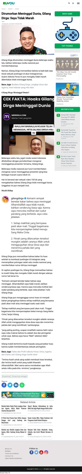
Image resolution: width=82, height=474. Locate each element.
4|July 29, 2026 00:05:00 (69, 165)
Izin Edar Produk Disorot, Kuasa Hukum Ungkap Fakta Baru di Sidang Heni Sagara (69, 146)
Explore (4, 9)
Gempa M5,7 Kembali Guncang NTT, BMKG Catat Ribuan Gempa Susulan (68, 118)
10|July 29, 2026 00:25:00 (70, 152)
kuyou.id (41, 469)
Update (17, 9)
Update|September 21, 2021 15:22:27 (13, 436)
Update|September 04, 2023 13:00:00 (40, 411)
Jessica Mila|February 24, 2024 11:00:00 (41, 422)
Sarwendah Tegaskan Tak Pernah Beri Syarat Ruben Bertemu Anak (68, 132)
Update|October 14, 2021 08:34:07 (12, 425)
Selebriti (10, 9)
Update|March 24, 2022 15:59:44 (12, 413)
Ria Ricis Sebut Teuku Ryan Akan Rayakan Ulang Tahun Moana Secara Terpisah (68, 160)
